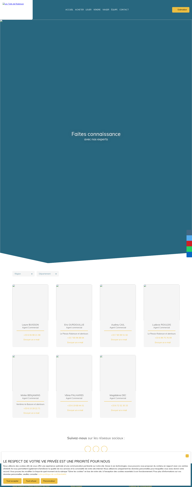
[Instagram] (96, 449)
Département (45, 274)
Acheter (79, 10)
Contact (124, 10)
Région (18, 274)
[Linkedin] (104, 449)
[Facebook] (88, 449)
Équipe (114, 10)
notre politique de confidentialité (52, 474)
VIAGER (106, 10)
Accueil (69, 10)
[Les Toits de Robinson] (16, 10)
